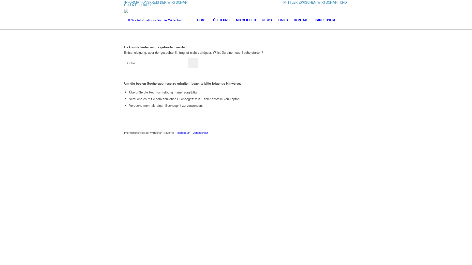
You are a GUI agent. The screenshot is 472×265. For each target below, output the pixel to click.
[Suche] (343, 20)
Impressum (183, 132)
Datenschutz (200, 132)
